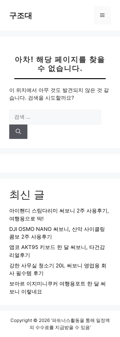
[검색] (18, 131)
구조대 (20, 15)
